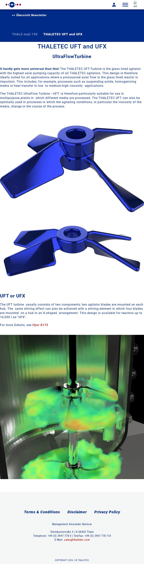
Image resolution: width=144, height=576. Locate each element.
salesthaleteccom (77, 539)
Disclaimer (77, 512)
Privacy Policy (107, 512)
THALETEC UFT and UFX (62, 34)
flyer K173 (40, 325)
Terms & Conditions (42, 512)
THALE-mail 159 (25, 34)
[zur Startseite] (13, 5)
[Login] (111, 5)
